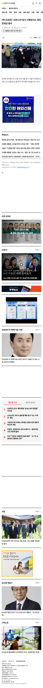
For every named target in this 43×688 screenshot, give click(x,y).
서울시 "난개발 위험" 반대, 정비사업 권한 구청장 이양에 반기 (21, 148)
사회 (37, 12)
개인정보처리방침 (20, 661)
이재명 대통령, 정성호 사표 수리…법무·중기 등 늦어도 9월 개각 (21, 152)
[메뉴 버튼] (39, 3)
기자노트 (5, 622)
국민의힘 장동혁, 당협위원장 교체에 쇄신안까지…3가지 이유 (21, 156)
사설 (3, 511)
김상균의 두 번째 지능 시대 (12, 329)
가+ (39, 37)
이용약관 (4, 661)
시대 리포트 (6, 216)
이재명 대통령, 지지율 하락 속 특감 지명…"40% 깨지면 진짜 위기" (21, 144)
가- (31, 37)
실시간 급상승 (30, 402)
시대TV (4, 249)
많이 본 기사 (12, 402)
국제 (32, 12)
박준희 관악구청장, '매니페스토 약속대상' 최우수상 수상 (21, 139)
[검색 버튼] (36, 3)
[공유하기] (33, 3)
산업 (19, 12)
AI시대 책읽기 (7, 582)
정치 (10, 12)
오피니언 (4, 12)
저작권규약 (11, 661)
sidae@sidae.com (23, 167)
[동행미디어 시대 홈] (8, 3)
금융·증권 (26, 12)
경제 (15, 12)
